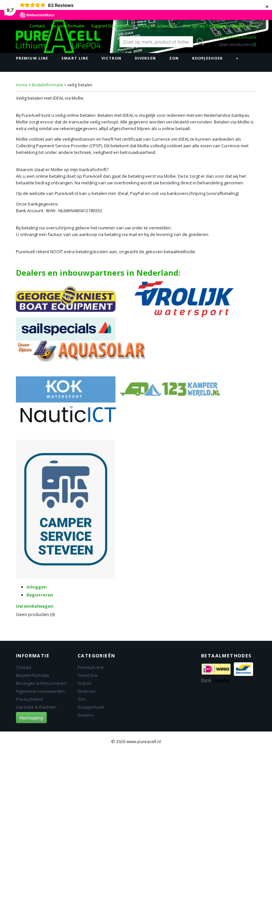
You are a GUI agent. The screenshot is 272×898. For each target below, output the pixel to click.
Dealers (86, 715)
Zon (174, 58)
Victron (111, 58)
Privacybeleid (29, 699)
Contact (37, 26)
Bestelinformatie (68, 26)
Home (22, 85)
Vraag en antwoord (157, 26)
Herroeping (31, 717)
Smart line (74, 58)
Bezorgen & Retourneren (41, 683)
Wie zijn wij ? (195, 26)
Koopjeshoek (207, 58)
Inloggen (217, 26)
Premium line (32, 58)
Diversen (145, 58)
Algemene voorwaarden (40, 691)
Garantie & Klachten (36, 707)
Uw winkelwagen (237, 37)
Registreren (244, 26)
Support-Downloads (111, 26)
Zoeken (199, 42)
